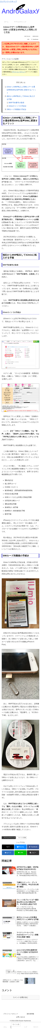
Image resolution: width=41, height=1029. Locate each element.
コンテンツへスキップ (8, 1)
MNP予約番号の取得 (16, 103)
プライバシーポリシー (19, 72)
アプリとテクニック (9, 837)
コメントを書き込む (20, 997)
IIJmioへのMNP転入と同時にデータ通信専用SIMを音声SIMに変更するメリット (21, 90)
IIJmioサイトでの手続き (17, 106)
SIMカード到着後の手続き (16, 109)
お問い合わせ (20, 1017)
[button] (33, 852)
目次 (18, 82)
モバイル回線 (22, 837)
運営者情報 (30, 1014)
